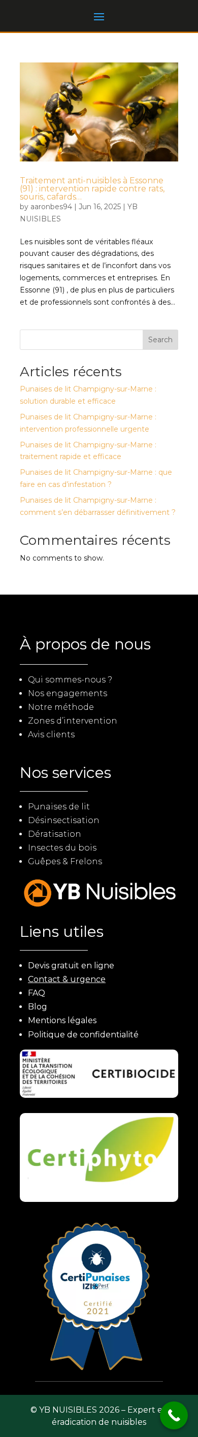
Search (160, 339)
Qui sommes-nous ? (70, 679)
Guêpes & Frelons (65, 861)
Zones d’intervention (72, 721)
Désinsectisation (64, 820)
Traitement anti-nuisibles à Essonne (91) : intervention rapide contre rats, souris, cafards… (92, 189)
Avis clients (51, 734)
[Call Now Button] (174, 1415)
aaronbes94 (51, 206)
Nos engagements (67, 693)
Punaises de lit (59, 806)
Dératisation (54, 834)
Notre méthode (61, 707)
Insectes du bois (62, 848)
